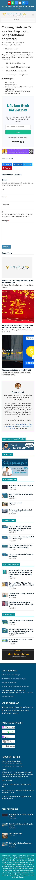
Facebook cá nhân (20, 424)
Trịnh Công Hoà (19, 43)
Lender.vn (5, 784)
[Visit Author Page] (18, 386)
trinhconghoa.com (8, 790)
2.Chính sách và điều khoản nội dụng (14, 679)
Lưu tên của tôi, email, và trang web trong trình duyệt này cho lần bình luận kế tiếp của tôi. (17, 215)
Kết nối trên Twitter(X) (11, 713)
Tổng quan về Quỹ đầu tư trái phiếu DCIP (16, 370)
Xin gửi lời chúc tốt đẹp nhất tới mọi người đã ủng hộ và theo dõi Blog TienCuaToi (17, 326)
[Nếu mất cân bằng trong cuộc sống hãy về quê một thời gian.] (17, 267)
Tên (3, 189)
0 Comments (16, 45)
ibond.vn (4, 796)
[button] (33, 14)
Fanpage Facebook (8, 696)
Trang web (5, 204)
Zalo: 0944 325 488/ (26, 692)
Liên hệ (6, 45)
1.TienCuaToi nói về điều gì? (11, 675)
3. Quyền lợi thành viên (9, 683)
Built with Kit (18, 141)
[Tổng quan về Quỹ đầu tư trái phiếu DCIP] (18, 351)
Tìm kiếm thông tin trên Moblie (12, 763)
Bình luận (5, 221)
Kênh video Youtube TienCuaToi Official (16, 710)
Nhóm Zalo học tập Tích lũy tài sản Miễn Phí (18, 707)
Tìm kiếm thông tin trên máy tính (12, 766)
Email (4, 197)
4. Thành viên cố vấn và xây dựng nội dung (15, 686)
